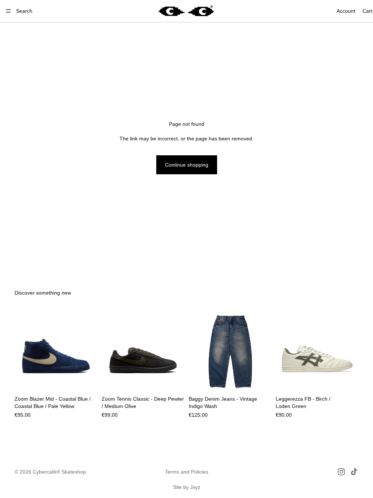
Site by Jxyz (186, 487)
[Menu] (8, 11)
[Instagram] (341, 471)
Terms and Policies (186, 472)
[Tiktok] (354, 471)
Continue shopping (186, 165)
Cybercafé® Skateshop (59, 472)
